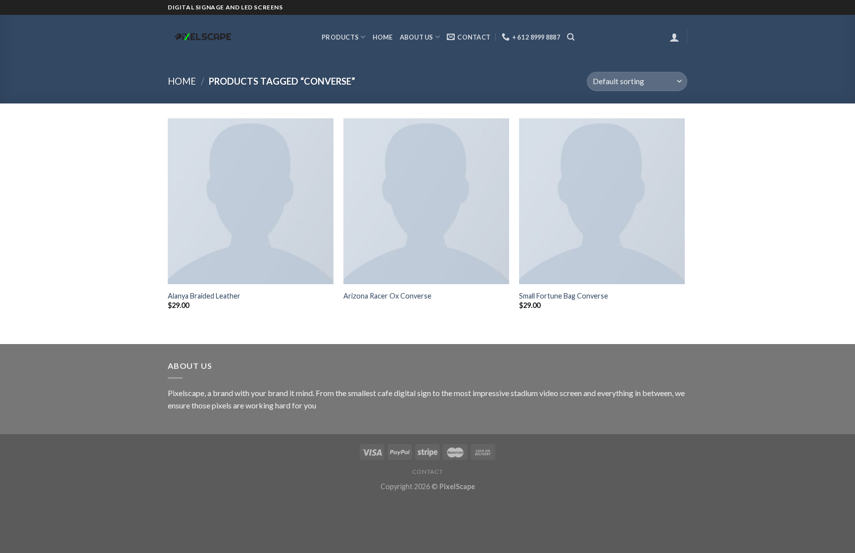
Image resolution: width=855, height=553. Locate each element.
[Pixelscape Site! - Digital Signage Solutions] (237, 37)
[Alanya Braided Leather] (250, 201)
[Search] (570, 37)
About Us (416, 37)
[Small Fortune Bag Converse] (602, 201)
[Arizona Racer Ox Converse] (426, 201)
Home (383, 37)
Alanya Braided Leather (204, 296)
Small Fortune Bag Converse (563, 296)
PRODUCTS (340, 37)
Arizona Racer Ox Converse (387, 296)
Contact (427, 471)
